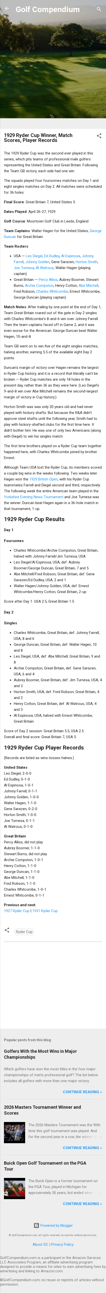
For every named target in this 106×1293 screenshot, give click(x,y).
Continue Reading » (82, 1092)
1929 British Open (43, 479)
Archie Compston (39, 285)
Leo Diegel (34, 256)
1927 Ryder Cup (16, 911)
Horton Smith (86, 262)
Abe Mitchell (88, 285)
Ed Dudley (51, 256)
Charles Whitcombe (52, 291)
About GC (40, 1244)
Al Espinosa (70, 256)
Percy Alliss (48, 279)
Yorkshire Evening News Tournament (33, 497)
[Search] (99, 9)
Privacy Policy (62, 1244)
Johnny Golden (37, 262)
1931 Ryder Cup (45, 911)
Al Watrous (45, 268)
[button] (99, 136)
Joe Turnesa (24, 268)
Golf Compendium (48, 9)
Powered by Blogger (56, 1225)
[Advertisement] (53, 72)
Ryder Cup (24, 932)
